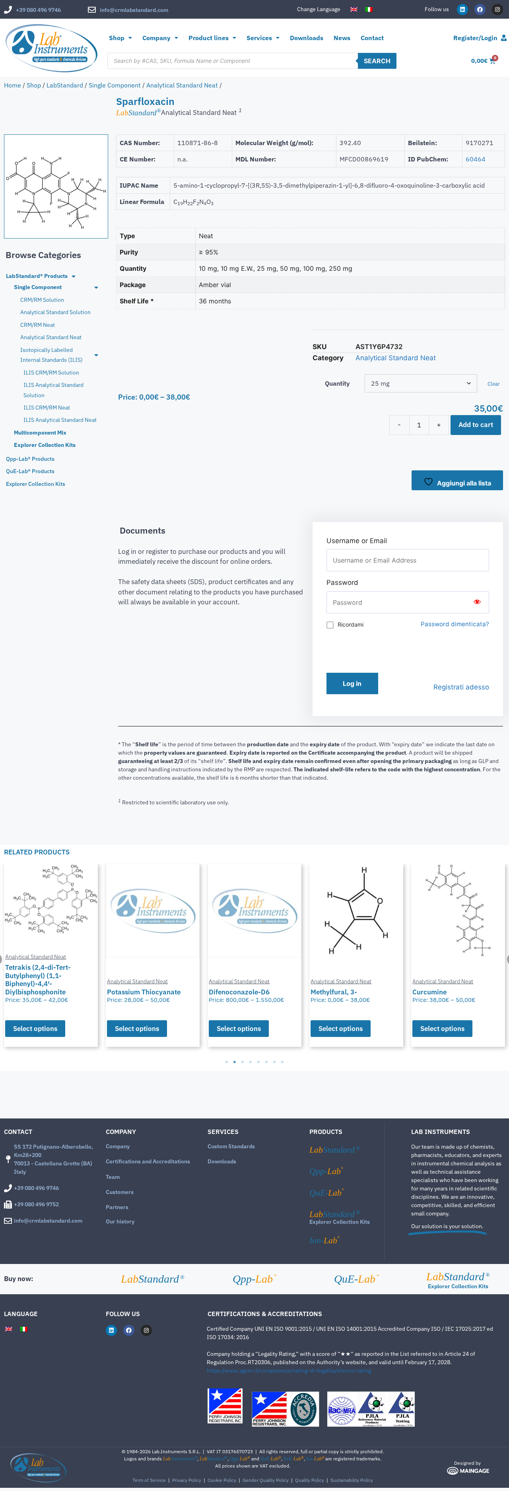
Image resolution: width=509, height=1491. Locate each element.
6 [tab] (266, 1062)
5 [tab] (258, 1062)
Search (377, 61)
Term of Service (149, 1480)
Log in (352, 683)
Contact (372, 38)
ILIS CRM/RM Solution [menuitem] (51, 372)
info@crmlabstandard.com (134, 10)
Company (118, 1146)
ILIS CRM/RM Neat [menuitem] (46, 407)
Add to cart (475, 424)
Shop (116, 38)
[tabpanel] (143, 955)
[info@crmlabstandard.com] (92, 10)
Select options (127, 1028)
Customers (120, 1192)
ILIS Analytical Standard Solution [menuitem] (53, 389)
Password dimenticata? (455, 624)
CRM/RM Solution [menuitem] (42, 299)
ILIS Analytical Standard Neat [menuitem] (60, 419)
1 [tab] (227, 1062)
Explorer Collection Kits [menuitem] (45, 444)
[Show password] (477, 602)
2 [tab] (235, 1062)
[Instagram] (497, 9)
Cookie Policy (222, 1480)
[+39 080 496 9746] (8, 10)
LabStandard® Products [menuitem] (37, 276)
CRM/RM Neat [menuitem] (37, 324)
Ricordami (350, 624)
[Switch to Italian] (369, 9)
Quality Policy (309, 1480)
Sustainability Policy (351, 1480)
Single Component (115, 85)
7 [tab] (274, 1062)
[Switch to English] (353, 9)
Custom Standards (231, 1146)
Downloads (306, 38)
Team (113, 1176)
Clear (494, 383)
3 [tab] (243, 1062)
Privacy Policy (186, 1480)
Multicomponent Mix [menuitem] (40, 432)
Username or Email (356, 541)
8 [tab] (282, 1062)
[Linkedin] (462, 9)
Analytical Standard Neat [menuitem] (51, 337)
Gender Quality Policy (266, 1480)
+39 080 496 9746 (38, 10)
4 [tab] (250, 1062)
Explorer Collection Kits (339, 1221)
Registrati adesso (461, 687)
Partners (117, 1207)
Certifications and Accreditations (148, 1161)
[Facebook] (480, 9)
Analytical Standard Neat (182, 85)
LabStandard (65, 85)
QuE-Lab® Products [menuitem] (30, 471)
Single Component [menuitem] (38, 287)
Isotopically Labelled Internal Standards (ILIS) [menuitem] (51, 354)
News (342, 38)
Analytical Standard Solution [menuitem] (55, 312)
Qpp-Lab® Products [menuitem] (30, 458)
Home (12, 85)
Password (342, 582)
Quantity (337, 383)
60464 (476, 159)
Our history (120, 1221)
